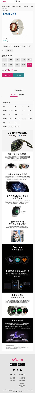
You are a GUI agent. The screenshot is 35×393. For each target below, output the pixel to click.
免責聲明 (22, 378)
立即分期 (7, 75)
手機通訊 (14, 6)
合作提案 (12, 378)
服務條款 (22, 383)
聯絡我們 (12, 380)
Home (3, 6)
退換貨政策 (22, 386)
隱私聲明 (22, 380)
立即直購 (18, 75)
